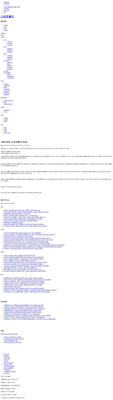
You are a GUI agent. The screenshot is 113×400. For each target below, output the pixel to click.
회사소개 (6, 354)
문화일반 (6, 94)
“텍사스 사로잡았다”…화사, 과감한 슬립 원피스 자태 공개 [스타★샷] (24, 281)
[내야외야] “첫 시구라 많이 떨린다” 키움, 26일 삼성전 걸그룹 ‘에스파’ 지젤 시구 (27, 238)
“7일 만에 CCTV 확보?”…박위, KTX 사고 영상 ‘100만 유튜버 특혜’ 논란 (25, 217)
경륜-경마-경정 (8, 100)
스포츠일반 (10, 78)
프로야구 (10, 41)
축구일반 (10, 52)
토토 (5, 102)
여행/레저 (7, 110)
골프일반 (10, 59)
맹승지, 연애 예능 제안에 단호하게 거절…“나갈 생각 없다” (21, 215)
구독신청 (6, 10)
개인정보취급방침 (9, 366)
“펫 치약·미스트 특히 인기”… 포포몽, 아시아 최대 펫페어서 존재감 (23, 264)
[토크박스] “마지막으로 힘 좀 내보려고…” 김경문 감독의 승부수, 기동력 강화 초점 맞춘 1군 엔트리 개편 (34, 245)
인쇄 (2, 148)
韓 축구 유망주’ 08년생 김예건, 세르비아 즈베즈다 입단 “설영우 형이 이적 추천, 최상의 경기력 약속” (33, 246)
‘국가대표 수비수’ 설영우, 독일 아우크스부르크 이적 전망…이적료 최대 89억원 (27, 243)
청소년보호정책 (8, 368)
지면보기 (6, 8)
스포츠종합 (7, 72)
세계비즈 (6, 4)
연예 (5, 27)
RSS (5, 12)
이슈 (2, 124)
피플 (5, 131)
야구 (5, 40)
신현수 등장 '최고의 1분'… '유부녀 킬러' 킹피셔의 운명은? (21, 220)
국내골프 (10, 55)
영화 (5, 87)
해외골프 (10, 57)
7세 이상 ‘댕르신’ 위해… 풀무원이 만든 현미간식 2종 (19, 255)
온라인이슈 (7, 133)
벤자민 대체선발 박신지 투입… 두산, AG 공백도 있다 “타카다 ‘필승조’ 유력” (26, 241)
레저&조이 (4, 97)
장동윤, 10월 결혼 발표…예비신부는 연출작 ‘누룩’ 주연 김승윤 (22, 210)
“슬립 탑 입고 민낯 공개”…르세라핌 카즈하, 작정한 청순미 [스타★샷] (24, 283)
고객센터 (6, 373)
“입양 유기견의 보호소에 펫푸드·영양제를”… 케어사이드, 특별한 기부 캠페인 (26, 266)
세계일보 (6, 2)
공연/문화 (7, 89)
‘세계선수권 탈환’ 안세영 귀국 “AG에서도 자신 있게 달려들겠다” (23, 233)
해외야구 (10, 43)
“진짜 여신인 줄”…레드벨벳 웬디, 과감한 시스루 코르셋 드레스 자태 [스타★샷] (27, 292)
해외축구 (10, 50)
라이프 (6, 30)
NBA (8, 64)
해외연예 (6, 91)
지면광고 (6, 356)
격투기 (9, 74)
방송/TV (6, 84)
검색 (2, 35)
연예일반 (6, 92)
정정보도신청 (8, 364)
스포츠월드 (7, 16)
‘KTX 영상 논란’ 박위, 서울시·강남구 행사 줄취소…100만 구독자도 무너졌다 (26, 212)
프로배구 (10, 67)
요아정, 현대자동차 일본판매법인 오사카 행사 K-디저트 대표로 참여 (24, 257)
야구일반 (10, 45)
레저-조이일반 (8, 104)
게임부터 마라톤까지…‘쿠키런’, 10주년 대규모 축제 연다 (20, 267)
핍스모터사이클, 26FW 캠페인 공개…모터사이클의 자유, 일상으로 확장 (25, 271)
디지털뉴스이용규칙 (10, 371)
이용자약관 (7, 369)
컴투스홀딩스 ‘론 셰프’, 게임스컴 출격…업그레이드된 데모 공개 (23, 269)
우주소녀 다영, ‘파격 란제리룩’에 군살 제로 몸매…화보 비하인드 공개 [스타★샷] (27, 279)
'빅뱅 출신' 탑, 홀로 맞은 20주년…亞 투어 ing (17, 213)
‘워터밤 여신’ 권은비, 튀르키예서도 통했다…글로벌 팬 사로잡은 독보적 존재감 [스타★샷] (30, 290)
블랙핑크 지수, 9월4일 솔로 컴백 (13, 222)
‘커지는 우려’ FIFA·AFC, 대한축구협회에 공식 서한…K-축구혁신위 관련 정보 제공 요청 (29, 234)
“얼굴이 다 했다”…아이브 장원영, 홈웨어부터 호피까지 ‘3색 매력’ (23, 285)
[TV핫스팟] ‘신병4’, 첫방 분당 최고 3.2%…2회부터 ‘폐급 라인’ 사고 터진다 (25, 226)
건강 (5, 112)
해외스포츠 (10, 76)
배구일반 (10, 69)
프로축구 (10, 48)
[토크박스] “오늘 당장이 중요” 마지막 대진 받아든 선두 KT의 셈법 (23, 248)
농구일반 (10, 65)
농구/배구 (7, 60)
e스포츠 (6, 71)
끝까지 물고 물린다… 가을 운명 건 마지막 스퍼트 (18, 236)
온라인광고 (7, 357)
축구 (5, 47)
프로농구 (10, 62)
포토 (5, 28)
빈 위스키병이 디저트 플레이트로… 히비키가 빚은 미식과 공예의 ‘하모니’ (25, 262)
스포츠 (6, 25)
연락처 (6, 361)
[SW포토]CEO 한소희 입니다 (12, 286)
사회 (5, 127)
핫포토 (6, 118)
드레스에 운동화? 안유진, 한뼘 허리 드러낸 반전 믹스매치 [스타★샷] (24, 224)
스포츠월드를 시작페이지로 (12, 7)
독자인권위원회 (8, 363)
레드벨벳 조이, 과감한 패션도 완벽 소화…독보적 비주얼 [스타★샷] (23, 278)
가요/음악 (7, 85)
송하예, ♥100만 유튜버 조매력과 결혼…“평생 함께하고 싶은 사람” (23, 219)
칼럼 (5, 129)
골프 (5, 54)
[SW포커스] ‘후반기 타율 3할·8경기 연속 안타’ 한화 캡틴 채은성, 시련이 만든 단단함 (28, 240)
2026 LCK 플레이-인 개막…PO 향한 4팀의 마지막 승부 (20, 260)
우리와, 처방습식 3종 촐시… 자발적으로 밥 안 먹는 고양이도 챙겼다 (24, 259)
